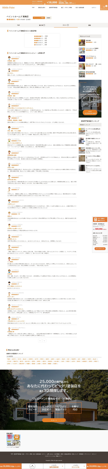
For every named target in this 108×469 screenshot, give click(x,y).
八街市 (62, 361)
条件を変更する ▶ (100, 248)
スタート (54, 420)
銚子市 (14, 359)
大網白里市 (21, 363)
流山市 (94, 359)
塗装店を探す (41, 7)
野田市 (42, 359)
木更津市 (30, 359)
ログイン (44, 454)
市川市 (19, 359)
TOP (33, 7)
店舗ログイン (59, 456)
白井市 (73, 361)
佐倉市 (58, 359)
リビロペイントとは (50, 456)
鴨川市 (21, 361)
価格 (89, 25)
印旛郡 (28, 363)
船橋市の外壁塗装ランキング (15, 353)
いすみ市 (14, 363)
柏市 (79, 359)
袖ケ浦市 (56, 361)
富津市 (38, 361)
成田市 (52, 359)
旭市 (68, 359)
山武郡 (38, 363)
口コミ (66, 25)
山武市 (8, 363)
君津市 (33, 361)
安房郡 (55, 363)
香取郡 (33, 363)
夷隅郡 (49, 363)
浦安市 (44, 361)
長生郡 (44, 363)
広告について (75, 454)
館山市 (24, 359)
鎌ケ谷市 (27, 361)
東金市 (63, 359)
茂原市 (47, 359)
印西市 (68, 361)
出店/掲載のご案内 (58, 454)
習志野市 (73, 359)
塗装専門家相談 (53, 7)
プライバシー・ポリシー (90, 454)
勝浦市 (84, 359)
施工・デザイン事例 (66, 7)
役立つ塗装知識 (80, 7)
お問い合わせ (50, 454)
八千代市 (9, 361)
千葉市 (8, 359)
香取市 (96, 361)
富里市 (78, 361)
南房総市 (84, 361)
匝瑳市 (90, 361)
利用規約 (81, 454)
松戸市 (36, 359)
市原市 (89, 359)
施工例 (42, 25)
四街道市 (50, 361)
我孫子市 (15, 361)
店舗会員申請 (67, 454)
